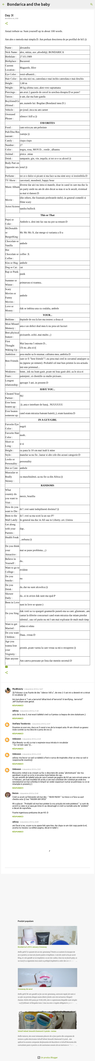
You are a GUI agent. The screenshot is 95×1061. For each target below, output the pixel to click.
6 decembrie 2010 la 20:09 (29, 822)
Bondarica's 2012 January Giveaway (32, 947)
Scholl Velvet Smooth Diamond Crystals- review (37, 1031)
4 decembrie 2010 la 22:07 (41, 724)
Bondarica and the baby (28, 4)
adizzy (15, 711)
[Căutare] (53, 4)
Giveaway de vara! (25, 989)
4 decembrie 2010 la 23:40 (28, 793)
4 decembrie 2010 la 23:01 (31, 769)
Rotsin (15, 793)
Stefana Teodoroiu (21, 724)
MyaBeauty (17, 689)
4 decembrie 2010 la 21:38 (29, 711)
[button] (6, 23)
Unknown (16, 739)
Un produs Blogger (49, 1057)
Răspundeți (17, 706)
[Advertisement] (47, 895)
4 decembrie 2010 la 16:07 (33, 689)
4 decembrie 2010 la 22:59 (31, 739)
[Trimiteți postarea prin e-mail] (6, 667)
